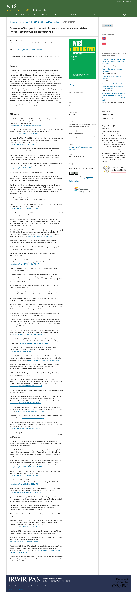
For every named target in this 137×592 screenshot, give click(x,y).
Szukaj (127, 15)
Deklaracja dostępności (16, 589)
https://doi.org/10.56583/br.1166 (21, 351)
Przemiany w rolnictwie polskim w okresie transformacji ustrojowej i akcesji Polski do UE (113, 86)
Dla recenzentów (61, 15)
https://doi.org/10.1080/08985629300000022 (31, 411)
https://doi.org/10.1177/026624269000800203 (25, 475)
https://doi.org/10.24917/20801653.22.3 (41, 236)
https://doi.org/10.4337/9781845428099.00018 (25, 403)
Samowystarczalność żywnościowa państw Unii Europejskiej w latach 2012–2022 (113, 61)
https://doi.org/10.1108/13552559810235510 (25, 527)
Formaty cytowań (75, 137)
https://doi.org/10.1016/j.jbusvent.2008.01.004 (25, 492)
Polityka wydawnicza (78, 15)
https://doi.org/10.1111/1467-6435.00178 (24, 134)
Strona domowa (14, 22)
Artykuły (9, 15)
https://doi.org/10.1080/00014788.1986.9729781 (29, 334)
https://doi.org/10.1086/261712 (20, 168)
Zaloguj (128, 1)
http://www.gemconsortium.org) (33, 418)
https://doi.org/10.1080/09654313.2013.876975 (26, 467)
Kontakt (92, 15)
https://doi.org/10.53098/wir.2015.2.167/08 (27, 50)
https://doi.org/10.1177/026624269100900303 (25, 208)
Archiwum (25, 22)
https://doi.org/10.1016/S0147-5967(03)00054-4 (26, 386)
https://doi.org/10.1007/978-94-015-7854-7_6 (25, 264)
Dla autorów (46, 15)
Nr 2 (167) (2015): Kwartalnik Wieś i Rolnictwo (45, 22)
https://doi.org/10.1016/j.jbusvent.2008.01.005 (25, 125)
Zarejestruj (120, 1)
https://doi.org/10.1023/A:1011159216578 (24, 484)
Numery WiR (20, 15)
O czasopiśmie (32, 15)
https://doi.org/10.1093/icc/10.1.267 (22, 144)
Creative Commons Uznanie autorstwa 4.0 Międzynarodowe (80, 179)
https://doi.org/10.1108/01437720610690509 (43, 360)
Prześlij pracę (107, 25)
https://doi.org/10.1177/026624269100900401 (33, 343)
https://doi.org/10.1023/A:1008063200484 (24, 542)
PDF (72, 85)
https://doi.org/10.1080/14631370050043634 (25, 428)
